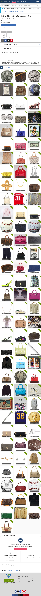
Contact (19, 583)
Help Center (30, 582)
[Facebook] (16, 591)
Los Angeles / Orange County (13, 570)
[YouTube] (23, 591)
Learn (19, 580)
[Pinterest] (25, 591)
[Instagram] (20, 591)
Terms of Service (30, 578)
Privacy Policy (30, 580)
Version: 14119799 (8, 586)
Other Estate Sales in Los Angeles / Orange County (15, 11)
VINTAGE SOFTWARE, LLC (11, 582)
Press (29, 581)
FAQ (19, 578)
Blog (19, 582)
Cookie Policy (30, 583)
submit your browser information (9, 558)
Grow (19, 581)
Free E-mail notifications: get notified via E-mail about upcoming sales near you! (27, 576)
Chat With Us (9, 580)
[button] (20, 44)
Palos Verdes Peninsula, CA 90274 (16, 568)
